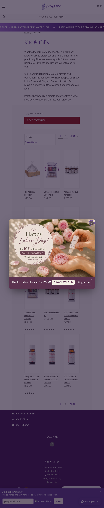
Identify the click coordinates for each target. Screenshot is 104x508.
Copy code (84, 282)
